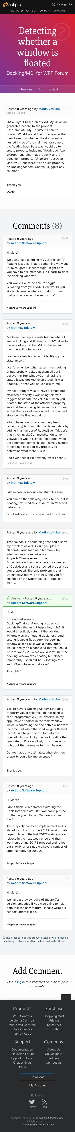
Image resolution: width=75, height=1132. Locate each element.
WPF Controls (22, 1016)
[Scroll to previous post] (63, 238)
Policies (53, 1058)
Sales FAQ (54, 1025)
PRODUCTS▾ (16, 10)
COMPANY (59, 10)
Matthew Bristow (23, 327)
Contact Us (54, 1062)
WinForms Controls (22, 1025)
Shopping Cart (54, 1016)
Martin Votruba (49, 109)
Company (53, 1041)
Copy (64, 515)
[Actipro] (12, 4)
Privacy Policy (29, 1124)
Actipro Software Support (29, 243)
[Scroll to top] (66, 997)
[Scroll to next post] (67, 109)
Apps (27, 1033)
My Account (37, 1085)
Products (22, 1008)
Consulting (54, 1029)
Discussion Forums (22, 1054)
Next (54, 89)
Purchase (54, 1008)
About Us (53, 1049)
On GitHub (52, 1054)
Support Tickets (21, 1058)
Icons (17, 1033)
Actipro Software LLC (51, 1117)
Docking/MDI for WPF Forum (37, 73)
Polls (22, 1067)
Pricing (54, 1020)
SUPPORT (45, 10)
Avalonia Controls (22, 1020)
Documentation (22, 1049)
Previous (25, 89)
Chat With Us (22, 1062)
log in (21, 982)
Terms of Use (46, 1124)
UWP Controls (22, 1029)
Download (38, 1077)
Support (22, 1041)
